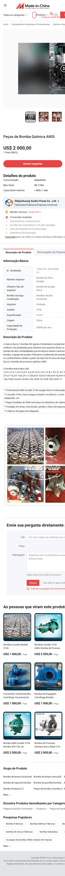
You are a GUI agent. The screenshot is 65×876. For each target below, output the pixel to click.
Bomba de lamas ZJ (13, 788)
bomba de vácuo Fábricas (19, 831)
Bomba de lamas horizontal (17, 776)
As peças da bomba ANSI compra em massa (29, 839)
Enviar (33, 583)
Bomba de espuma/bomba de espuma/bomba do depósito (18, 782)
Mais (6, 845)
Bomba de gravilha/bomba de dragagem (49, 782)
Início (5, 24)
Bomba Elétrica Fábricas (42, 823)
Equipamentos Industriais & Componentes (31, 24)
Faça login (10, 236)
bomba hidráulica (49, 831)
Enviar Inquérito (32, 163)
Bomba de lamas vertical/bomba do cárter (49, 776)
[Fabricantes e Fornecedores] (32, 6)
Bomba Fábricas (14, 823)
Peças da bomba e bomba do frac (49, 788)
